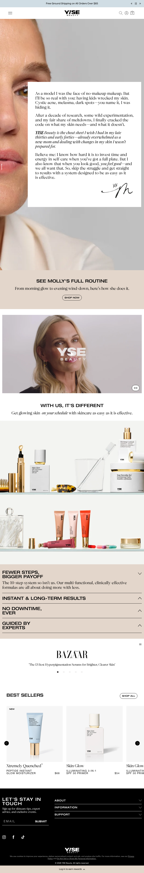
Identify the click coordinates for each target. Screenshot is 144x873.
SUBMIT (41, 821)
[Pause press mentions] (140, 644)
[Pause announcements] (136, 3)
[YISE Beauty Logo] (72, 850)
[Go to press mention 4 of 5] (78, 674)
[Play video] (72, 354)
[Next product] (137, 744)
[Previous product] (7, 744)
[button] (72, 869)
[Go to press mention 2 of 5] (66, 674)
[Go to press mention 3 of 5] (72, 674)
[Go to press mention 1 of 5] (60, 674)
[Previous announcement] (131, 3)
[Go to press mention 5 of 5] (84, 674)
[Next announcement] (140, 3)
